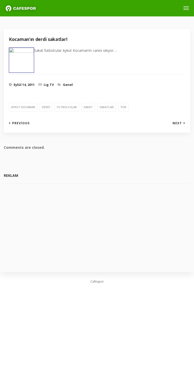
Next (177, 123)
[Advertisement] (97, 224)
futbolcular (67, 107)
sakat (88, 107)
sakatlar (107, 107)
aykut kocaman (23, 107)
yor (123, 107)
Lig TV (49, 84)
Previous (21, 123)
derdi (46, 107)
